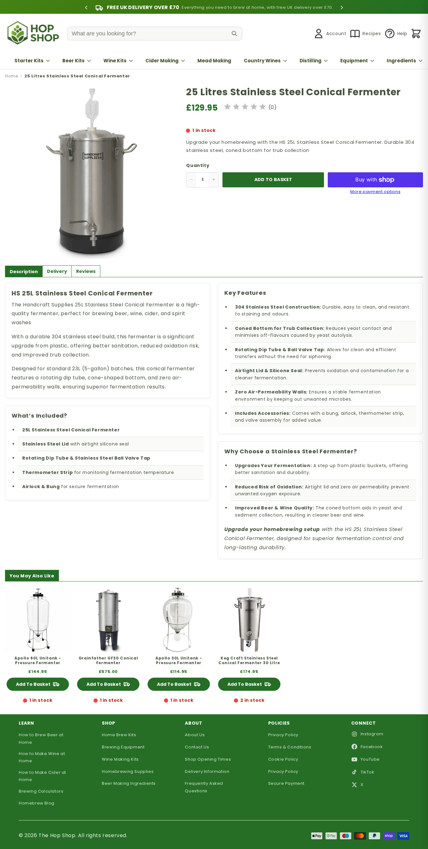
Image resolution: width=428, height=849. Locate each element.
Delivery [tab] (57, 271)
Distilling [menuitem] (310, 60)
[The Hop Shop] (34, 33)
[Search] (234, 34)
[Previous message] (86, 8)
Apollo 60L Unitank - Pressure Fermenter (37, 660)
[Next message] (342, 8)
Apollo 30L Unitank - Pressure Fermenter (178, 660)
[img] (245, 107)
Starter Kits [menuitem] (29, 60)
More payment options (375, 191)
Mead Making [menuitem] (214, 60)
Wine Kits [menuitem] (115, 60)
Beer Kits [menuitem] (73, 60)
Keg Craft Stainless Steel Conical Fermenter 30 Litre (249, 660)
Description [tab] (24, 271)
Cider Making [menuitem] (162, 60)
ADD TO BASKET (273, 179)
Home (11, 76)
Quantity (197, 165)
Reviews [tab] (86, 271)
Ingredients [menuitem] (401, 60)
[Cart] (416, 33)
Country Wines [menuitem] (262, 60)
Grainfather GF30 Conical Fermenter (108, 660)
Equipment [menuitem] (354, 60)
